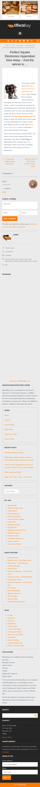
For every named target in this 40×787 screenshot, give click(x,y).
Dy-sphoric (11, 618)
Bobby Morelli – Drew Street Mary (19, 560)
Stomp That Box (13, 541)
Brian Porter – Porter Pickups (18, 563)
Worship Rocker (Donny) (16, 602)
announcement (10, 259)
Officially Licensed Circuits (17, 530)
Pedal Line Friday (10, 434)
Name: (4, 768)
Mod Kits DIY (12, 527)
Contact (7, 420)
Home (7, 45)
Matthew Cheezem (14, 593)
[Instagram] (20, 41)
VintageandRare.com (15, 643)
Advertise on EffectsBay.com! (20, 381)
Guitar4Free (12, 623)
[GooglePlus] (16, 41)
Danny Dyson (12, 568)
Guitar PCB (11, 522)
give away (28, 259)
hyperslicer (8, 261)
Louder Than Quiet (14, 629)
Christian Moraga (14, 566)
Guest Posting (9, 425)
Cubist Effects (12, 511)
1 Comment (9, 252)
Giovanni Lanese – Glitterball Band (20, 577)
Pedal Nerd (11, 637)
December (20, 45)
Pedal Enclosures (14, 533)
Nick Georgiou (13, 596)
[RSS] (8, 41)
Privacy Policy (9, 439)
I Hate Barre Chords (15, 579)
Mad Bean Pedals (14, 525)
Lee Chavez (12, 588)
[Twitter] (28, 41)
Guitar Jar (11, 621)
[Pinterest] (24, 41)
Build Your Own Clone (15, 508)
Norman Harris (13, 599)
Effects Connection (14, 516)
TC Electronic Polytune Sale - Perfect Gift (10, 161)
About (6, 415)
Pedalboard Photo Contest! (13, 452)
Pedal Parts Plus (13, 536)
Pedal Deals (8, 429)
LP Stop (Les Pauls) (15, 632)
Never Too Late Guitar (15, 634)
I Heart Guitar (12, 626)
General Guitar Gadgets (16, 519)
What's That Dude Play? (16, 645)
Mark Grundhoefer (14, 590)
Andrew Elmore (13, 557)
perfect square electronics (22, 261)
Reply (4, 192)
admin (15, 235)
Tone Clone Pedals (14, 544)
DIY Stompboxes (13, 514)
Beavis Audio (12, 505)
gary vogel (20, 259)
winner (34, 261)
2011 (12, 45)
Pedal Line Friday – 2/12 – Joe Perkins (18, 477)
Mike (4, 181)
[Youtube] (32, 41)
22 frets (10, 615)
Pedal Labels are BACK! (12, 472)
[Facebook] (12, 41)
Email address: (7, 760)
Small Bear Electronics (15, 538)
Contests (8, 255)
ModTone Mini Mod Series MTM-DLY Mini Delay (30, 162)
